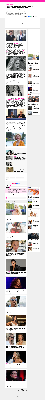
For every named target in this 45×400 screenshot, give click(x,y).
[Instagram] (22, 395)
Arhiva (30, 393)
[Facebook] (21, 395)
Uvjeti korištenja (23, 393)
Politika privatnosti (27, 393)
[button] (25, 16)
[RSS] (24, 395)
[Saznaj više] (38, 94)
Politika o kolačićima (19, 393)
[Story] (21, 391)
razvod (7, 179)
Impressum (15, 393)
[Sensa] (24, 391)
